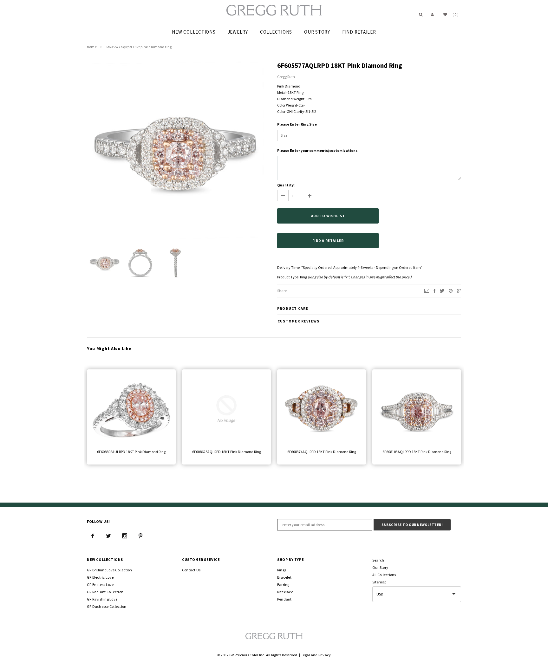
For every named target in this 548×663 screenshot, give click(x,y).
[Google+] (459, 290)
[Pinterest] (451, 290)
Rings (281, 570)
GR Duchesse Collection (106, 606)
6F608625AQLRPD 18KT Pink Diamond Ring (226, 451)
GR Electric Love (100, 577)
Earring (283, 584)
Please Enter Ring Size (297, 124)
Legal (305, 655)
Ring (303, 277)
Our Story (380, 567)
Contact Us (191, 570)
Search (378, 560)
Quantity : (286, 185)
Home (92, 46)
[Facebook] (92, 536)
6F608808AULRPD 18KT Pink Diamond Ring (131, 451)
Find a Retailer (328, 240)
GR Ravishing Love (102, 599)
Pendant (284, 599)
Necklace (285, 591)
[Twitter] (442, 290)
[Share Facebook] (434, 290)
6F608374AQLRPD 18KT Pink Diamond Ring (321, 451)
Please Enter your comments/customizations (317, 150)
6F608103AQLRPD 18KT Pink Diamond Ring (416, 451)
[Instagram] (124, 536)
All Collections (384, 574)
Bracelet (284, 577)
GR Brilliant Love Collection (109, 570)
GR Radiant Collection (105, 591)
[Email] (426, 290)
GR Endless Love (100, 584)
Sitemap (379, 582)
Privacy (324, 655)
